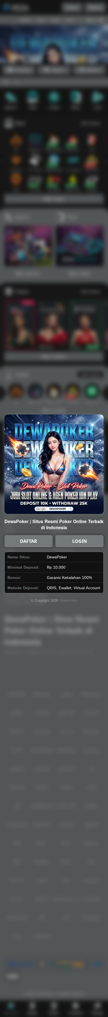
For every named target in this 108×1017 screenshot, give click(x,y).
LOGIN (79, 541)
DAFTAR (28, 541)
